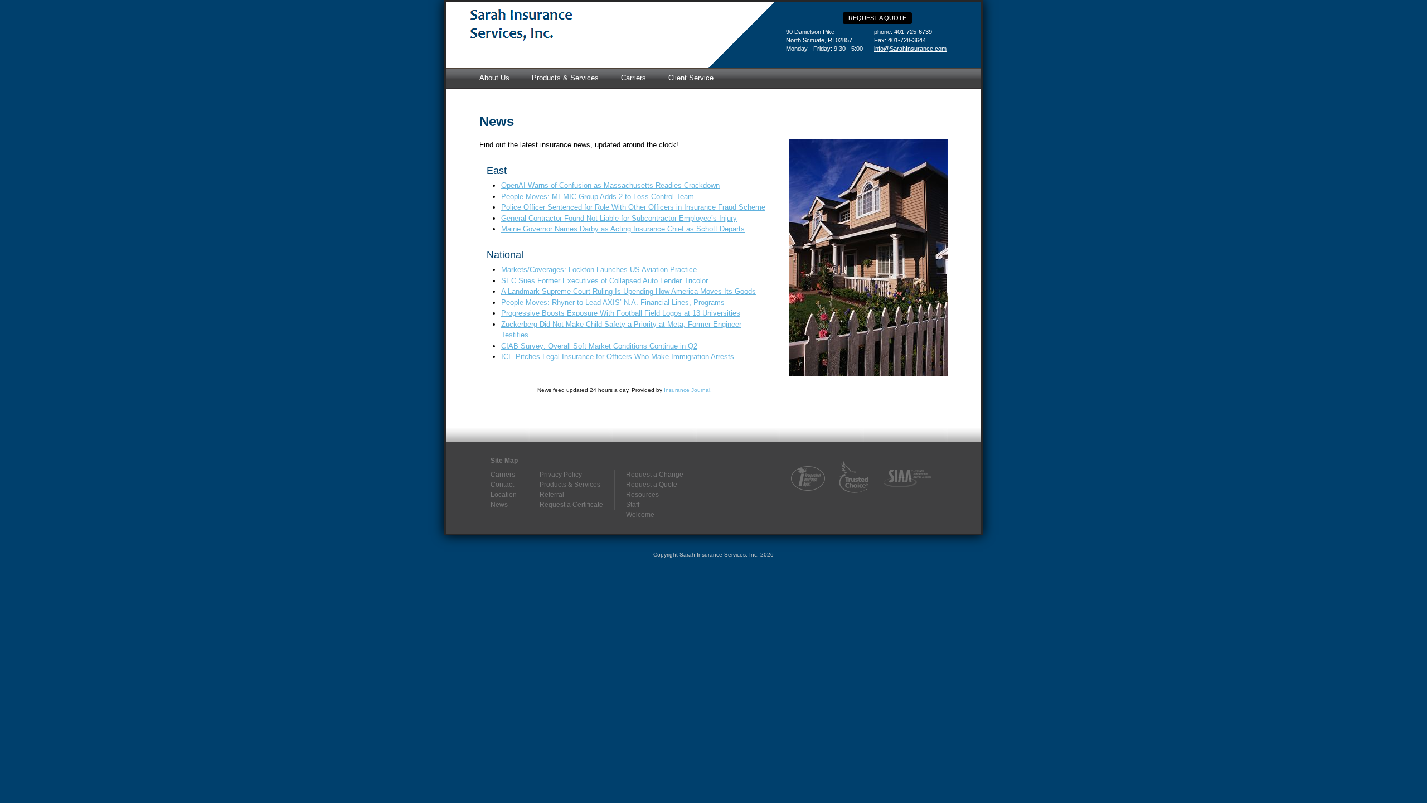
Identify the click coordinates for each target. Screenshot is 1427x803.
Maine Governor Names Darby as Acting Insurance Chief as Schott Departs (623, 229)
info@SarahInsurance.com (910, 48)
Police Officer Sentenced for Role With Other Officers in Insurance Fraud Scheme (633, 207)
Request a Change (654, 474)
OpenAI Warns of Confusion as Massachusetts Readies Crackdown (610, 185)
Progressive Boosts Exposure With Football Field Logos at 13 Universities (620, 313)
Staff (632, 505)
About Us (494, 78)
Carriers (633, 78)
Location (504, 495)
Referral (552, 495)
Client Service (691, 78)
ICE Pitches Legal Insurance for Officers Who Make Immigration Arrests (617, 356)
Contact (502, 484)
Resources (642, 495)
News (499, 505)
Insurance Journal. (688, 390)
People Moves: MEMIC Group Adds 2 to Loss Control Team (597, 196)
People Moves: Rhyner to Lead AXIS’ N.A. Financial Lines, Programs (613, 302)
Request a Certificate (571, 505)
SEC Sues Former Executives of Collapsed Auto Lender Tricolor (604, 281)
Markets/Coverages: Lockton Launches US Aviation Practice (599, 269)
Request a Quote (877, 17)
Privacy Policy (561, 474)
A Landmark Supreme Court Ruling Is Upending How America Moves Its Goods (628, 291)
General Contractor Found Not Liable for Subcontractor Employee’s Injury (619, 218)
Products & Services (565, 78)
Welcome (640, 515)
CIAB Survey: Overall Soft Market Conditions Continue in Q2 (599, 346)
